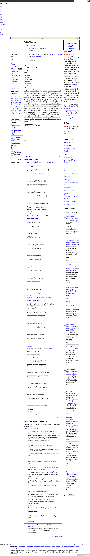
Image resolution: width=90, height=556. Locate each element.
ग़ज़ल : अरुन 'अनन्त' (33, 351)
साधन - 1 (66, 131)
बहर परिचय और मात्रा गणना (68, 546)
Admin (10, 544)
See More (69, 485)
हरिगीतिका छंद (67, 145)
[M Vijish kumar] (12, 101)
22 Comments (48, 297)
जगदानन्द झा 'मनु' (70, 287)
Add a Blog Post (30, 418)
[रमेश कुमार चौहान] (16, 105)
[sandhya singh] (16, 101)
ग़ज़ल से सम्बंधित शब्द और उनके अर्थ (42, 546)
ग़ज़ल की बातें (30, 546)
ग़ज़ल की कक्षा (22, 546)
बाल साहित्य (17, 125)
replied (68, 218)
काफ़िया (58, 546)
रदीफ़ (53, 546)
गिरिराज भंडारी (50, 472)
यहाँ (70, 113)
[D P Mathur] (20, 112)
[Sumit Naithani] (16, 112)
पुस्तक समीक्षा (17, 131)
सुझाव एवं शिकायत (71, 111)
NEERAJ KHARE (52, 445)
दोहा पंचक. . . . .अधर (69, 204)
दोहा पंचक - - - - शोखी (69, 148)
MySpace (15, 69)
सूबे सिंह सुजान (51, 494)
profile (45, 48)
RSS (25, 65)
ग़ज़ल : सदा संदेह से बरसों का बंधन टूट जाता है (40, 162)
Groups (13, 79)
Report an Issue (77, 544)
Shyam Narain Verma (72, 306)
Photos (13, 81)
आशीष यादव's (75, 393)
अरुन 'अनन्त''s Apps (16, 88)
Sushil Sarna (48, 431)
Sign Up (68, 0)
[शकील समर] (20, 101)
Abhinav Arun (51, 479)
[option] (43, 140)
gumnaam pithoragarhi (53, 453)
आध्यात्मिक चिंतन (18, 137)
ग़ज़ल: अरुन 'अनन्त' (33, 218)
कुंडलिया (66, 194)
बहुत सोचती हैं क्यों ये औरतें (70, 174)
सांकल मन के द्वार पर (69, 142)
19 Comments (50, 348)
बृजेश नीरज (50, 485)
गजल (77, 220)
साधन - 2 (66, 134)
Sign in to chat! (80, 555)
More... (71, 494)
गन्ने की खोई (67, 177)
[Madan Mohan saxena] (20, 109)
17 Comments (48, 216)
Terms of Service (86, 544)
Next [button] (61, 140)
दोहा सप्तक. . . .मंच (68, 157)
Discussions (14, 75)
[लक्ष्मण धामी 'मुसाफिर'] (12, 105)
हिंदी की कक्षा (17, 152)
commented (69, 242)
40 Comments (50, 414)
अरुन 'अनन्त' (32, 48)
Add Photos (29, 156)
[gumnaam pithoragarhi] (20, 97)
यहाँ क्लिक (72, 84)
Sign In (72, 0)
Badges (71, 544)
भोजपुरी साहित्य (70, 401)
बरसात (65, 154)
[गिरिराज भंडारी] (20, 105)
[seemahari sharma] (12, 97)
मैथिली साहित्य (73, 291)
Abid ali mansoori (36, 56)
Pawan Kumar (58, 54)
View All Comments (56, 536)
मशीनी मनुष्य (67, 180)
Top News (66, 212)
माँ (64, 171)
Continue (29, 213)
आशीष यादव (69, 418)
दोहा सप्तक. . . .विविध (69, 201)
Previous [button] (25, 140)
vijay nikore (49, 508)
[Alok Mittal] (16, 109)
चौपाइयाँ (66, 151)
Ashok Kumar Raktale (72, 240)
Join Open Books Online (31, 428)
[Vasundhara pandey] (12, 109)
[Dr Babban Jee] (12, 112)
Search (88, 1)
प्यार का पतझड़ (67, 188)
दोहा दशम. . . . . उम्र (69, 190)
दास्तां (65, 165)
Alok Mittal (50, 54)
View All (20, 117)
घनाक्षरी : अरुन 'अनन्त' (33, 300)
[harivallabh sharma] (16, 97)
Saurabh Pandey (70, 216)
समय (65, 168)
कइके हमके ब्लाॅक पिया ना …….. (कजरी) (72, 397)
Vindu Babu (50, 499)
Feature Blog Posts (16, 71)
